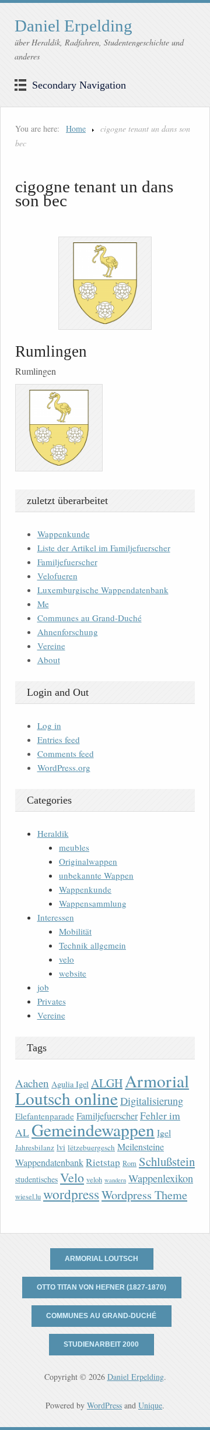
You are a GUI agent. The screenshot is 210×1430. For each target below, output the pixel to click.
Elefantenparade (44, 1116)
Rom (129, 1163)
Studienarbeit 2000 (101, 1344)
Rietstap (103, 1162)
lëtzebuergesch (91, 1147)
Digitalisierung (151, 1101)
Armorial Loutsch (101, 1259)
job (43, 987)
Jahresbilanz (34, 1147)
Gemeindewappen (93, 1129)
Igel (164, 1132)
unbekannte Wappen (96, 875)
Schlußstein (167, 1161)
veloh (94, 1180)
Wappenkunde (63, 534)
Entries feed (58, 739)
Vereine (51, 645)
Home (76, 128)
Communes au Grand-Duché (89, 618)
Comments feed (65, 753)
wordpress (71, 1194)
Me (43, 604)
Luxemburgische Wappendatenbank (103, 590)
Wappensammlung (93, 903)
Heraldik (53, 833)
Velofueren (57, 576)
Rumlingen (51, 351)
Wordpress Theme (144, 1195)
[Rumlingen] (105, 283)
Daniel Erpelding (73, 25)
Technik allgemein (92, 945)
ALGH (107, 1083)
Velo (72, 1177)
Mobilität (75, 931)
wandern (115, 1180)
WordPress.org (63, 767)
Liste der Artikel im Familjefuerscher (103, 548)
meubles (74, 847)
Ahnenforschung (67, 631)
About (48, 659)
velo (66, 959)
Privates (51, 1001)
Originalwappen (88, 861)
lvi (61, 1147)
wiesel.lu (28, 1197)
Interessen (55, 917)
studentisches (36, 1179)
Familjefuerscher (67, 562)
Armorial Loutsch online (102, 1089)
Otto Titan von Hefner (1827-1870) (101, 1287)
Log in (49, 725)
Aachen (32, 1083)
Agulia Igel (70, 1084)
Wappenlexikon (160, 1178)
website (72, 973)
